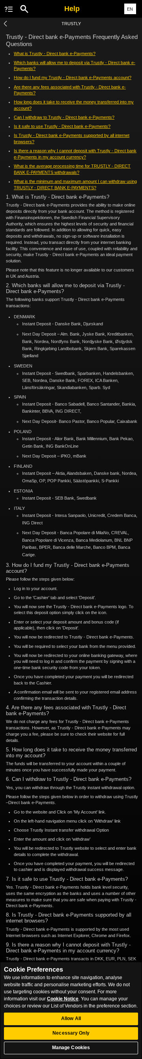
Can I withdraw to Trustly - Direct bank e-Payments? (64, 117)
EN (130, 9)
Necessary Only (71, 1033)
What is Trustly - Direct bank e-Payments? (54, 53)
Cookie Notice (62, 999)
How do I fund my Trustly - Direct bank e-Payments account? (72, 77)
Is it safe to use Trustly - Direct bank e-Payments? (62, 126)
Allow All (71, 1018)
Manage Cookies (71, 1047)
